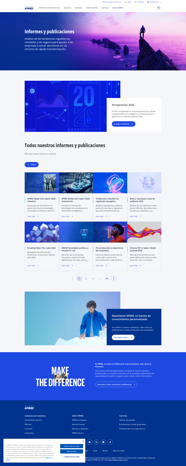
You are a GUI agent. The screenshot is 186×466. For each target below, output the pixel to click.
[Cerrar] (83, 441)
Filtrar (31, 164)
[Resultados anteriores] (72, 278)
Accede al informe (121, 124)
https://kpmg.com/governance (118, 460)
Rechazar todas (71, 451)
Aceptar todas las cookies (71, 446)
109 (106, 278)
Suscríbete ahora (121, 337)
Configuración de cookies (71, 456)
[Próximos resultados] (113, 278)
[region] (44, 451)
